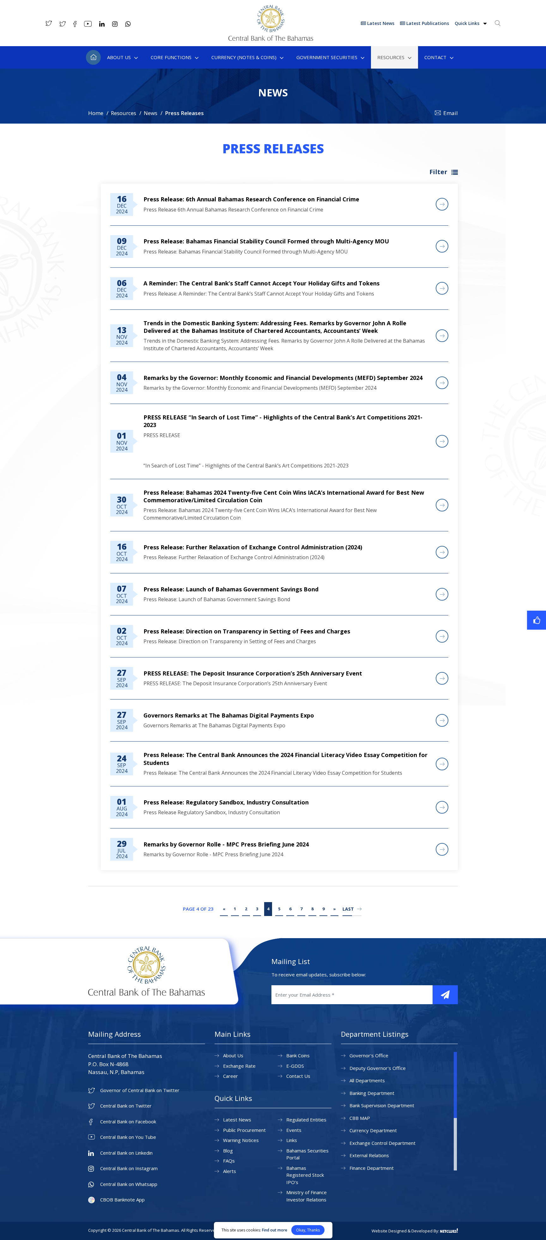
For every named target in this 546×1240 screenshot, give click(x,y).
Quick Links (468, 23)
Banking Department (371, 1093)
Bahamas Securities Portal (307, 1154)
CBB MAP (359, 1118)
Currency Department (373, 1130)
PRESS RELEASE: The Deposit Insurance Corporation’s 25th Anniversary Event (252, 673)
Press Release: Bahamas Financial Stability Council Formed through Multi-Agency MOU (266, 241)
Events (293, 1130)
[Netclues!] (449, 1230)
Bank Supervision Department (381, 1105)
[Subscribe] (445, 994)
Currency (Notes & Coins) (243, 57)
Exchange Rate (239, 1066)
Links (291, 1140)
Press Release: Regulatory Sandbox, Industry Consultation (226, 802)
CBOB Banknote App (122, 1200)
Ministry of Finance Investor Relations (306, 1196)
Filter (439, 172)
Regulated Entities (306, 1119)
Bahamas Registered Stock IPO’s (305, 1175)
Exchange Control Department (382, 1143)
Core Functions (171, 57)
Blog (228, 1150)
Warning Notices (241, 1140)
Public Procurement (244, 1130)
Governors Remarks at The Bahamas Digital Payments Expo (228, 715)
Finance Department (371, 1168)
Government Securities (326, 57)
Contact (435, 57)
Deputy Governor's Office (377, 1068)
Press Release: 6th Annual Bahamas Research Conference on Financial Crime (251, 199)
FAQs (229, 1161)
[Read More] (442, 204)
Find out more (274, 1230)
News (150, 113)
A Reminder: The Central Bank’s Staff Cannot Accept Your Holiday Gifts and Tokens (261, 283)
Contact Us (298, 1076)
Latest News (380, 23)
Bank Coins (298, 1055)
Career (230, 1076)
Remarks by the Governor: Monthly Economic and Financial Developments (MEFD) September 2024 (282, 378)
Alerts (229, 1171)
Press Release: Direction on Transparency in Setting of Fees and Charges (246, 631)
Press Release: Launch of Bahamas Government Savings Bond (230, 589)
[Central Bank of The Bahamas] (270, 39)
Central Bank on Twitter (126, 1106)
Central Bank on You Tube (128, 1137)
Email (450, 113)
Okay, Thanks (308, 1230)
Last (348, 909)
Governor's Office (368, 1055)
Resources (390, 57)
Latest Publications (427, 23)
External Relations (369, 1155)
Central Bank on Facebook (128, 1122)
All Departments (367, 1080)
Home (93, 57)
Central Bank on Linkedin (126, 1153)
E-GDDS (295, 1066)
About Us (119, 57)
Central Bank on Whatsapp (128, 1184)
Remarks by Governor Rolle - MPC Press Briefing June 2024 (226, 844)
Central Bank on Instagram (129, 1168)
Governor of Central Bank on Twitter (139, 1090)
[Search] (497, 23)
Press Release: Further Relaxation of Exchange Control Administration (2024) (252, 547)
